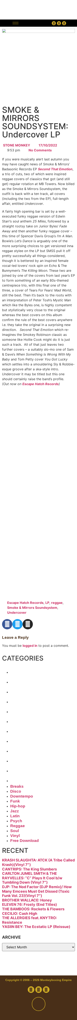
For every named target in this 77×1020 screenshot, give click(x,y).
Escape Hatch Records (40, 384)
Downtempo (33, 690)
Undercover (16, 612)
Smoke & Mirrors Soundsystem (32, 608)
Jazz (19, 719)
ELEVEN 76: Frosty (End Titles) (29, 904)
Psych (22, 739)
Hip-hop (25, 710)
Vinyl (20, 769)
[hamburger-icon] (15, 23)
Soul (19, 759)
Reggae (25, 749)
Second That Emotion (55, 169)
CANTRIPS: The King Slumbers (29, 869)
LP (47, 603)
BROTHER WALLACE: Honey (27, 900)
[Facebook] (54, 23)
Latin (20, 729)
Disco (21, 680)
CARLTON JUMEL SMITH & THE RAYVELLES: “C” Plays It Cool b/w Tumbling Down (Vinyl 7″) (32, 877)
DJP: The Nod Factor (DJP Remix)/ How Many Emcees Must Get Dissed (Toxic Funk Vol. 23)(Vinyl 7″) (37, 891)
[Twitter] (59, 23)
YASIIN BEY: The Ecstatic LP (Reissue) (36, 926)
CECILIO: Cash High (19, 913)
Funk (20, 700)
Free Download (39, 779)
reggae (57, 603)
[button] (36, 23)
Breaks (24, 670)
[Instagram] (64, 23)
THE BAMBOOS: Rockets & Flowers (33, 909)
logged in (30, 646)
